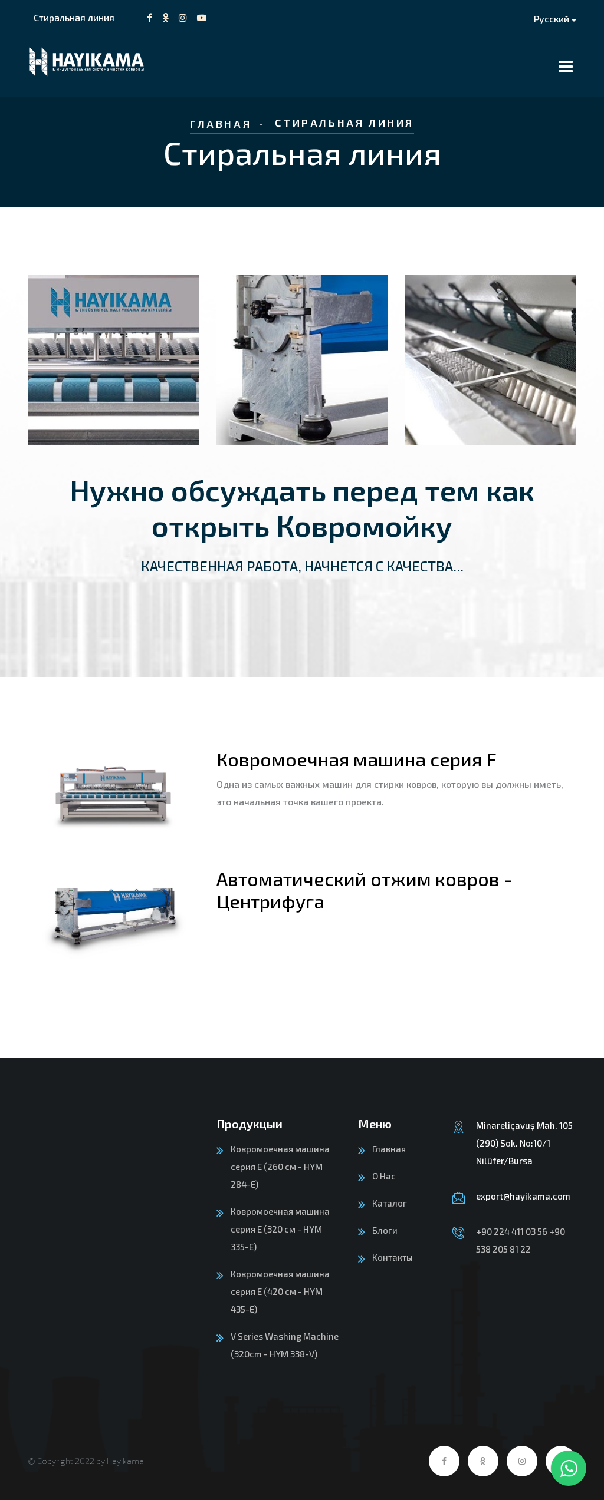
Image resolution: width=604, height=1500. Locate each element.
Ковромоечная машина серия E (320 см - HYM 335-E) (280, 1229)
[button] (555, 19)
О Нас (384, 1176)
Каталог (389, 1203)
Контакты (392, 1257)
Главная (220, 123)
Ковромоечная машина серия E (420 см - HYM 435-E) (280, 1291)
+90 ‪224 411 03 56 (511, 1231)
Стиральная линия (74, 17)
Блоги (385, 1230)
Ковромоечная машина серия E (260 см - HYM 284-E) (280, 1167)
